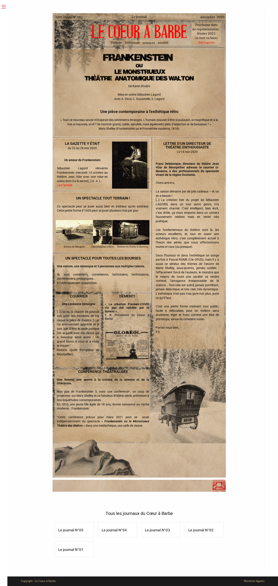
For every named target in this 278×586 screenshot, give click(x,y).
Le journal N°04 (114, 530)
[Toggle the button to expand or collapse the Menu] (3, 6)
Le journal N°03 (157, 530)
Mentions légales (254, 581)
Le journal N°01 (70, 549)
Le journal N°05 (70, 530)
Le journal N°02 (200, 530)
